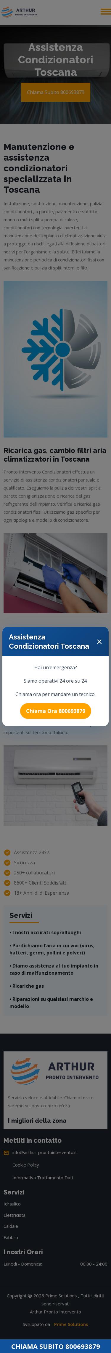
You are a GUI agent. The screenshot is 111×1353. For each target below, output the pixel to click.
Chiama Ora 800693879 (55, 710)
